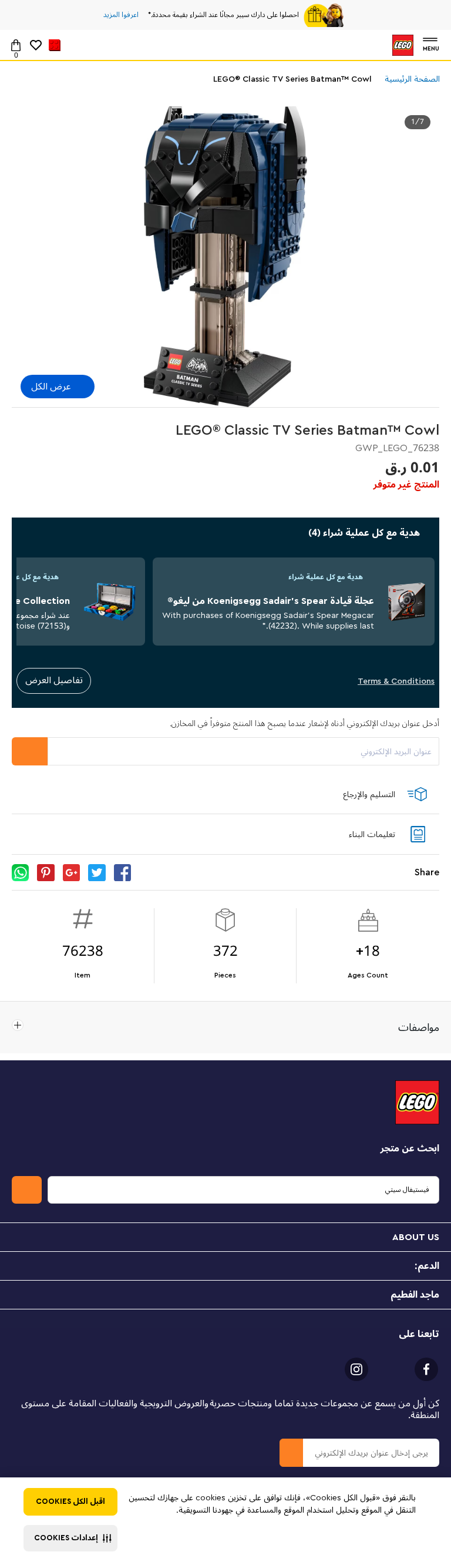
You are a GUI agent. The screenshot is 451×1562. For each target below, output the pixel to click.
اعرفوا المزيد (121, 15)
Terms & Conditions (396, 681)
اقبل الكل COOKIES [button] (70, 1501)
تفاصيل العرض (54, 680)
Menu (431, 47)
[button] (70, 1538)
